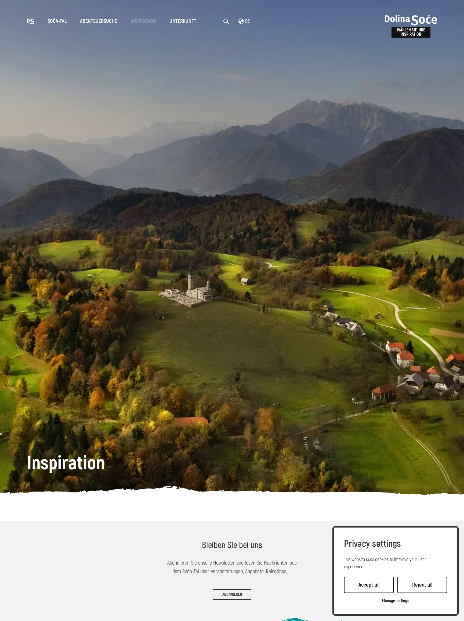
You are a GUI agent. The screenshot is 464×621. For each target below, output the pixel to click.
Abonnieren (232, 594)
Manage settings (395, 601)
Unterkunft (182, 21)
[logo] (30, 21)
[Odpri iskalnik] (226, 21)
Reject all (422, 584)
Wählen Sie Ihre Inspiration (411, 32)
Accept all (368, 584)
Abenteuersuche (98, 21)
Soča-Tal (57, 21)
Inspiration (143, 21)
